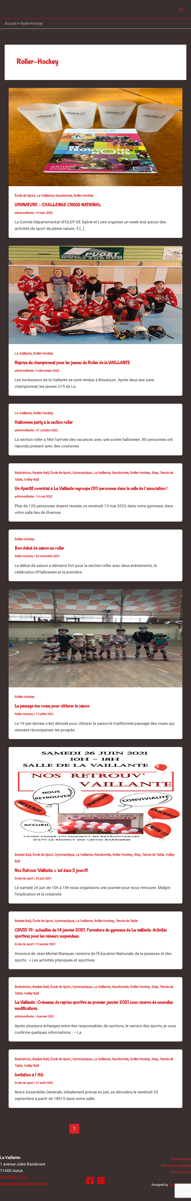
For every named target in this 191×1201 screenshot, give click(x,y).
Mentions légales (176, 1165)
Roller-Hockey (83, 195)
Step (155, 473)
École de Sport (25, 195)
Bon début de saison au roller (39, 548)
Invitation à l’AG (29, 1075)
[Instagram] (101, 1180)
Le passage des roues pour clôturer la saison (52, 706)
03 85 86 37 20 (13, 1177)
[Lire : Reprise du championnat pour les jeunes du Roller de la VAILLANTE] (95, 294)
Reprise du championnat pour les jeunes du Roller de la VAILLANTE (72, 362)
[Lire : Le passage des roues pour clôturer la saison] (95, 638)
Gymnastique (82, 473)
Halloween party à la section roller (44, 422)
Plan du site (181, 1172)
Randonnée (63, 195)
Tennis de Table (153, 854)
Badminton (23, 473)
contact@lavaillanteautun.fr (24, 1183)
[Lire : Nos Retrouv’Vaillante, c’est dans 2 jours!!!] (95, 795)
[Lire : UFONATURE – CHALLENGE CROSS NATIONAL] (95, 136)
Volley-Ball (31, 479)
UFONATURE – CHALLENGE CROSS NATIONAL (58, 204)
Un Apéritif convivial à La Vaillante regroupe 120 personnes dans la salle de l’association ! (91, 488)
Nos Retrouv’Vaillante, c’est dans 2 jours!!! (51, 870)
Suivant (170, 1128)
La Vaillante (45, 195)
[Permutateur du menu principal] (181, 9)
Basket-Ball (40, 473)
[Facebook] (90, 1180)
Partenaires (181, 1159)
